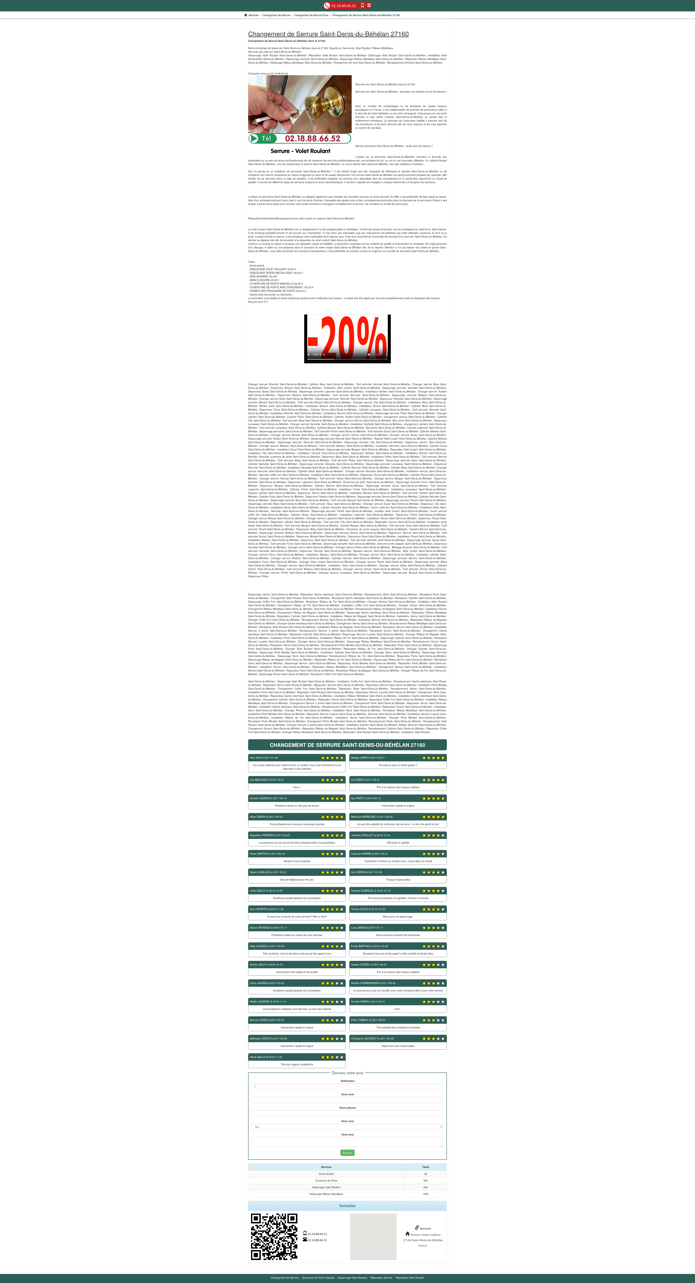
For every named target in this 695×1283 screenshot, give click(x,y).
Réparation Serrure (381, 1277)
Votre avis (348, 1134)
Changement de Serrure (285, 1277)
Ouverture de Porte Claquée (318, 1277)
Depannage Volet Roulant (352, 1277)
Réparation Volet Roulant (410, 1277)
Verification (348, 1081)
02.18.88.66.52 (344, 5)
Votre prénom (347, 1107)
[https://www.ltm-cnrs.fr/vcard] (274, 1237)
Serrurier (425, 1228)
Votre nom (347, 1094)
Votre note (347, 1121)
